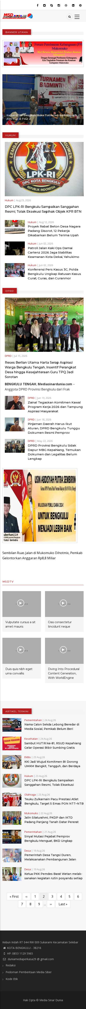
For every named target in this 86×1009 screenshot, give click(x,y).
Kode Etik (12, 979)
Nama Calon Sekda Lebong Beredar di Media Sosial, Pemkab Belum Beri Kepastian (51, 729)
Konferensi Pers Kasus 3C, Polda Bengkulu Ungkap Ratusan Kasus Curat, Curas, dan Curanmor (54, 274)
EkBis (27, 757)
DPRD (8, 356)
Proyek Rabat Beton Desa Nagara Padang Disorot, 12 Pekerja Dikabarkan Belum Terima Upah (54, 230)
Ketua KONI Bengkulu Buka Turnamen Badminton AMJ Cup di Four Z (40, 117)
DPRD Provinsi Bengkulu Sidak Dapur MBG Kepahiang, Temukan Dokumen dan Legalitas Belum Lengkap (54, 452)
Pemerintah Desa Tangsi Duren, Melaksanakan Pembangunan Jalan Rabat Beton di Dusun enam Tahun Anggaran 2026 (50, 861)
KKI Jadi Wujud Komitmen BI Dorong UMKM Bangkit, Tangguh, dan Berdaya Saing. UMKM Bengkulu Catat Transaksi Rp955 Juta (53, 768)
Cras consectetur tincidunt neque (60, 624)
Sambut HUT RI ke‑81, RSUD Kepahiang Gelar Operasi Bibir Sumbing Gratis (52, 745)
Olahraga (30, 794)
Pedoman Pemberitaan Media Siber (29, 972)
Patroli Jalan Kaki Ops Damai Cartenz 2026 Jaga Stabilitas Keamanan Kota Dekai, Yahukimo (53, 252)
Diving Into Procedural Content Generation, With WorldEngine (63, 673)
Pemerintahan (33, 720)
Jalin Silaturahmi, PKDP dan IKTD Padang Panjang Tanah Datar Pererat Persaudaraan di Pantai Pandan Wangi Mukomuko (52, 824)
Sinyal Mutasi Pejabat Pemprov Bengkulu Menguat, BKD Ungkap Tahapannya (48, 841)
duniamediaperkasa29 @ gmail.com (30, 959)
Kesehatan (31, 738)
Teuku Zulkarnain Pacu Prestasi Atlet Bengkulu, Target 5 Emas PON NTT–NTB (54, 801)
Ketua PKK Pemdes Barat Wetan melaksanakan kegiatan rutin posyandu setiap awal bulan (53, 878)
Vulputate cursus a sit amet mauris (20, 624)
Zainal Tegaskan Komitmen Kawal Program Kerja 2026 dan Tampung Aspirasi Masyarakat (55, 406)
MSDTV (8, 581)
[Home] (17, 15)
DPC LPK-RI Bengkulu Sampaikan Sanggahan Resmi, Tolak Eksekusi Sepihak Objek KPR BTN (43, 209)
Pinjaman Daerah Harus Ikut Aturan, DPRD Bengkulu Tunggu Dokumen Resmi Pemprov (54, 428)
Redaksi (11, 965)
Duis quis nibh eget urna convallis (18, 671)
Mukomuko (31, 813)
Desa (27, 850)
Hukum (9, 200)
